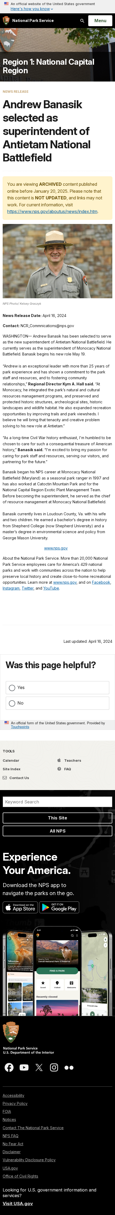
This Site (57, 818)
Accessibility (13, 1095)
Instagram (11, 588)
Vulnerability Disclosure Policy (29, 1160)
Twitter (27, 588)
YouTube (51, 588)
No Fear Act (13, 1144)
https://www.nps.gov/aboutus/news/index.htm (52, 211)
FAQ (67, 769)
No (20, 703)
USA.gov (10, 1168)
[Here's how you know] (57, 6)
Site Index (12, 769)
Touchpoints (20, 726)
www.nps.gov (56, 548)
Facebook (101, 582)
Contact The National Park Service (33, 1127)
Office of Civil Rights (20, 1176)
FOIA (7, 1111)
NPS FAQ (10, 1135)
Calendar (11, 760)
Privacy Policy (15, 1103)
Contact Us (19, 778)
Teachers (72, 760)
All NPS (58, 831)
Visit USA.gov (18, 1203)
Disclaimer (12, 1152)
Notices (9, 1119)
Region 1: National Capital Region (48, 66)
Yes (21, 687)
